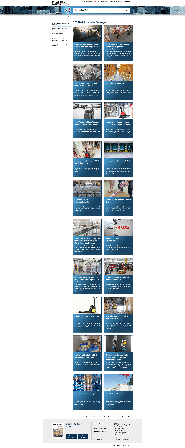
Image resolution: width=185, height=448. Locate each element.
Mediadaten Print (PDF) (100, 431)
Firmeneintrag (97, 426)
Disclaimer (117, 445)
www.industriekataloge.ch (121, 432)
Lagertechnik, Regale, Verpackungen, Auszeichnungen (60, 34)
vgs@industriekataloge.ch (121, 434)
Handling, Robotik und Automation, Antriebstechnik (59, 39)
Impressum (126, 445)
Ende (109, 417)
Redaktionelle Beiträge (100, 428)
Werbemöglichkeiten (99, 423)
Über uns (96, 434)
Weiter (105, 417)
